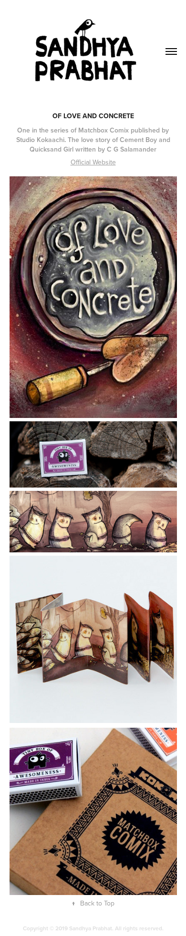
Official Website (93, 162)
